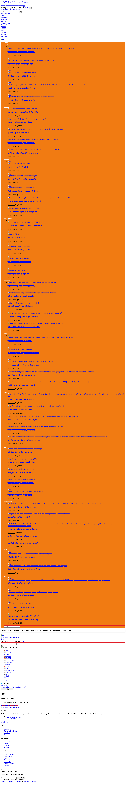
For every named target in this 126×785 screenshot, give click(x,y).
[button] (8, 2)
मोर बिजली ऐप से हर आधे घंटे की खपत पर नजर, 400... (23, 536)
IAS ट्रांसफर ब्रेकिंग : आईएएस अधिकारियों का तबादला (23, 353)
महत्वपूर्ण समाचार (6, 32)
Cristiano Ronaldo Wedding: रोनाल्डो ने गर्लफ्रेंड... (24, 620)
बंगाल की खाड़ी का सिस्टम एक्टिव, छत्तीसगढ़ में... (21, 143)
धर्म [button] (5, 447)
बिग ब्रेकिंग (5, 25)
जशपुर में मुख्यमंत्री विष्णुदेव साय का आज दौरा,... (21, 375)
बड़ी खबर (4, 19)
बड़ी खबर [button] (6, 107)
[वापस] (2, 633)
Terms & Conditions (10, 731)
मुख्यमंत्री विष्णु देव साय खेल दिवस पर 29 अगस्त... (22, 133)
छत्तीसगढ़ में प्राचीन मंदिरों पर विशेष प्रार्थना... (20, 495)
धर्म (3, 31)
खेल (6, 36)
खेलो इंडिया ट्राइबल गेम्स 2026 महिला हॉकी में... (21, 76)
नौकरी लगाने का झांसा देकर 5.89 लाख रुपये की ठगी (23, 191)
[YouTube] (6, 722)
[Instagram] (5, 722)
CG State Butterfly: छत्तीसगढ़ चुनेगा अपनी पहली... (23, 317)
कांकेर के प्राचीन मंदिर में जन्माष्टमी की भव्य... (20, 452)
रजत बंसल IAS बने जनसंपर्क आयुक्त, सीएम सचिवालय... (24, 365)
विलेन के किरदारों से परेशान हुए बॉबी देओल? (20, 250)
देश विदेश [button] (6, 160)
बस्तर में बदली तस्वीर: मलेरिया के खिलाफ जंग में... (22, 507)
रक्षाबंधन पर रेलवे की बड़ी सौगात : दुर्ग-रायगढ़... (21, 122)
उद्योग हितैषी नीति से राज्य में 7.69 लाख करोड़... (21, 557)
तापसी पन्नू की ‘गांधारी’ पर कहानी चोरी (18, 274)
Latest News (8, 742)
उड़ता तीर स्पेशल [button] (8, 218)
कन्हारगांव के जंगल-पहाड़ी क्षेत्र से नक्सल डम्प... (21, 286)
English (5, 685)
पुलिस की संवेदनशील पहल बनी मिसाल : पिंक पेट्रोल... (23, 420)
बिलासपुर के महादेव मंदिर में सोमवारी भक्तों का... (21, 473)
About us (7, 735)
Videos (6, 744)
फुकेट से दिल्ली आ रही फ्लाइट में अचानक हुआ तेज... (22, 179)
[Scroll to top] (1, 783)
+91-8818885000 (11, 719)
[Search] (20, 12)
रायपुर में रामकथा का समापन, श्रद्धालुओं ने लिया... (22, 462)
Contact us (7, 729)
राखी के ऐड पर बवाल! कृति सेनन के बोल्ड (19, 262)
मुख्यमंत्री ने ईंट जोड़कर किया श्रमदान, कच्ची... (21, 100)
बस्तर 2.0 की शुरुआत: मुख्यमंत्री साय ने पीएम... (21, 88)
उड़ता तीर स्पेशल (6, 23)
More (4, 34)
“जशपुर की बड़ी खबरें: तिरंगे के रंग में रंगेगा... (20, 517)
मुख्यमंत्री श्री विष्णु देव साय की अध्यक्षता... (20, 341)
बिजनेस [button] (6, 550)
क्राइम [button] (5, 392)
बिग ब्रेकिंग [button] (7, 281)
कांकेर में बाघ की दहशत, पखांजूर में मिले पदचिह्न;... (22, 296)
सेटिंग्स (10, 689)
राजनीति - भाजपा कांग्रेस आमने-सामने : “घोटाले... (22, 385)
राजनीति (4, 27)
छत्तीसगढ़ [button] (6, 45)
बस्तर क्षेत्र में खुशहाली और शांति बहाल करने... (21, 64)
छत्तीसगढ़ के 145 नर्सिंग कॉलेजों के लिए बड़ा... (21, 306)
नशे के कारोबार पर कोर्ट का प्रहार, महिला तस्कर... (22, 430)
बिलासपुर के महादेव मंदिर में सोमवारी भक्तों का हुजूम (13, 6)
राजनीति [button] (6, 334)
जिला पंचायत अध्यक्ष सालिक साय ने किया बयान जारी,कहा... (24, 440)
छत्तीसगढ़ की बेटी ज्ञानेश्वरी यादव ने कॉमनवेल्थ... (21, 52)
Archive (6, 747)
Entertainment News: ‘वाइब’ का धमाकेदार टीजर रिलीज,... (26, 201)
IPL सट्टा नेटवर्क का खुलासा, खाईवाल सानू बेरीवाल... (23, 212)
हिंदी (2, 685)
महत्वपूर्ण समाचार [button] (8, 502)
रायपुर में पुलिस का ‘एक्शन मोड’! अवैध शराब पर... (21, 399)
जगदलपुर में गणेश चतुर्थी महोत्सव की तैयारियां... (21, 483)
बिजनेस (2, 36)
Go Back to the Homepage (9, 705)
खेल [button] (5, 576)
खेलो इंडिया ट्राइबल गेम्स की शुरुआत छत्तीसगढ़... (22, 595)
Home (6, 43)
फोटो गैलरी (7, 733)
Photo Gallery (8, 745)
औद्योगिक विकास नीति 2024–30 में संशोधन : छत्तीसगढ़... (24, 569)
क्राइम (3, 29)
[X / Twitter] (3, 722)
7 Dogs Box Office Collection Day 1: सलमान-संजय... (25, 226)
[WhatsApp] (8, 722)
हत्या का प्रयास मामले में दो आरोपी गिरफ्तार (20, 167)
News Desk (6, 14)
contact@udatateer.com (13, 717)
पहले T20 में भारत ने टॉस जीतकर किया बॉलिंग (21, 607)
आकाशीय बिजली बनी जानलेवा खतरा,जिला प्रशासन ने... (23, 543)
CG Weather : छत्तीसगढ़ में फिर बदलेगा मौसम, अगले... (24, 327)
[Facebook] (1, 722)
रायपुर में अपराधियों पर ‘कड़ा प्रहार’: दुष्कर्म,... (21, 409)
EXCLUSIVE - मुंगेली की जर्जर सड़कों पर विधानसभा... (23, 529)
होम (3, 15)
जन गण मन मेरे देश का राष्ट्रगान (17, 238)
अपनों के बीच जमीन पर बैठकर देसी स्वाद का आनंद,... (23, 153)
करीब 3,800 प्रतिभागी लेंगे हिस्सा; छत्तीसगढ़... (21, 583)
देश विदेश (4, 21)
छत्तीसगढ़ (4, 17)
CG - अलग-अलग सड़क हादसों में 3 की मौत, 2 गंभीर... (23, 112)
